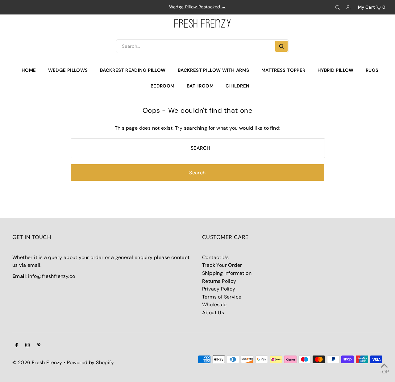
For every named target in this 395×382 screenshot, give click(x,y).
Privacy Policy (218, 289)
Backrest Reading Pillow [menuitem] (133, 70)
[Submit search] (281, 46)
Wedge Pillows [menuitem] (68, 70)
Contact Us (215, 257)
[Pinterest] (38, 346)
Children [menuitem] (237, 86)
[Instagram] (27, 346)
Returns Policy (219, 281)
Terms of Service (221, 297)
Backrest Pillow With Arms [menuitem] (213, 70)
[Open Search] (337, 7)
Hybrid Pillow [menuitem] (336, 70)
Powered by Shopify (90, 362)
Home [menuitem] (29, 70)
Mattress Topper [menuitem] (283, 70)
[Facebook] (16, 346)
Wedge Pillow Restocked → (197, 7)
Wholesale (214, 304)
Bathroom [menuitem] (200, 86)
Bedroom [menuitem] (163, 86)
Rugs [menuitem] (372, 70)
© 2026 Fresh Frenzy (37, 362)
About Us (213, 312)
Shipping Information (227, 273)
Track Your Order (222, 265)
